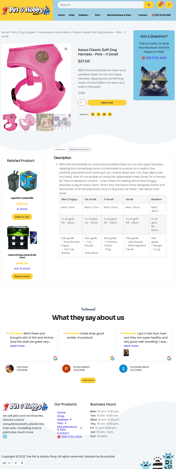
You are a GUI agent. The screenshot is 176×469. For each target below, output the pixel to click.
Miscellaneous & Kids (119, 15)
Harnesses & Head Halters (54, 32)
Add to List (107, 102)
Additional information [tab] (79, 149)
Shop (72, 15)
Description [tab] (60, 149)
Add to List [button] (22, 217)
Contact (142, 15)
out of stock (22, 261)
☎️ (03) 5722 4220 (161, 15)
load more (88, 380)
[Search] (149, 4)
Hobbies (83, 15)
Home (61, 15)
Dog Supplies (28, 32)
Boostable (108, 456)
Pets (97, 15)
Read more (22, 276)
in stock (22, 203)
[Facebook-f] (5, 436)
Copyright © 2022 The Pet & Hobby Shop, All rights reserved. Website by (51, 456)
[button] (66, 48)
